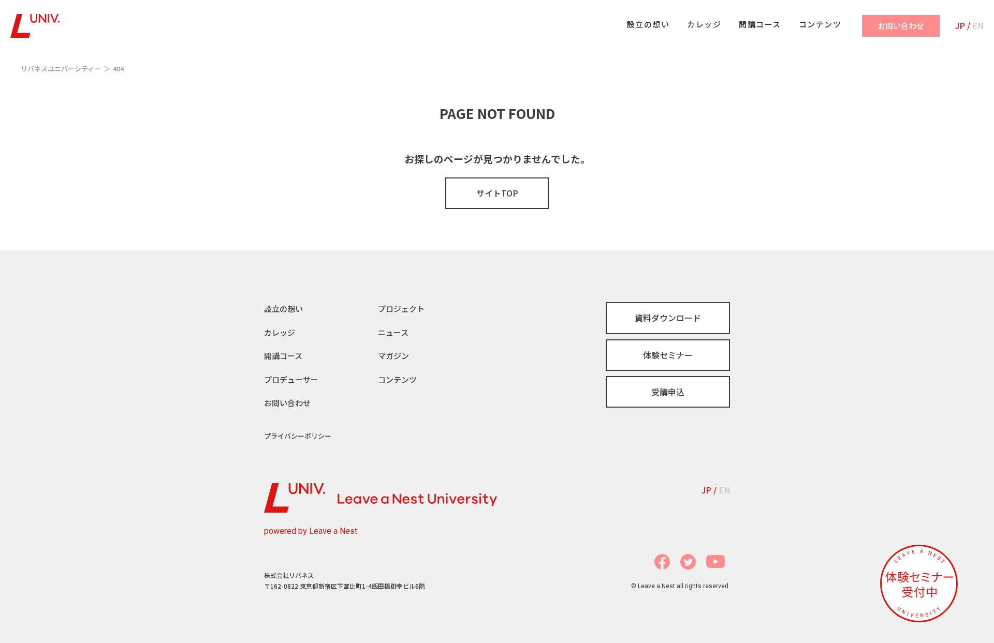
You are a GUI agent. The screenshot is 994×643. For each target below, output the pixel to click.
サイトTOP (497, 193)
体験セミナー (668, 355)
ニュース (393, 332)
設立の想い (283, 308)
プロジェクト (401, 308)
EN (978, 25)
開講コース (283, 355)
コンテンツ (397, 379)
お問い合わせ (287, 402)
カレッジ (279, 332)
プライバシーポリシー (297, 436)
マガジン (393, 355)
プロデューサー (291, 379)
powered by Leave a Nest (310, 531)
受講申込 (667, 391)
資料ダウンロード (668, 317)
